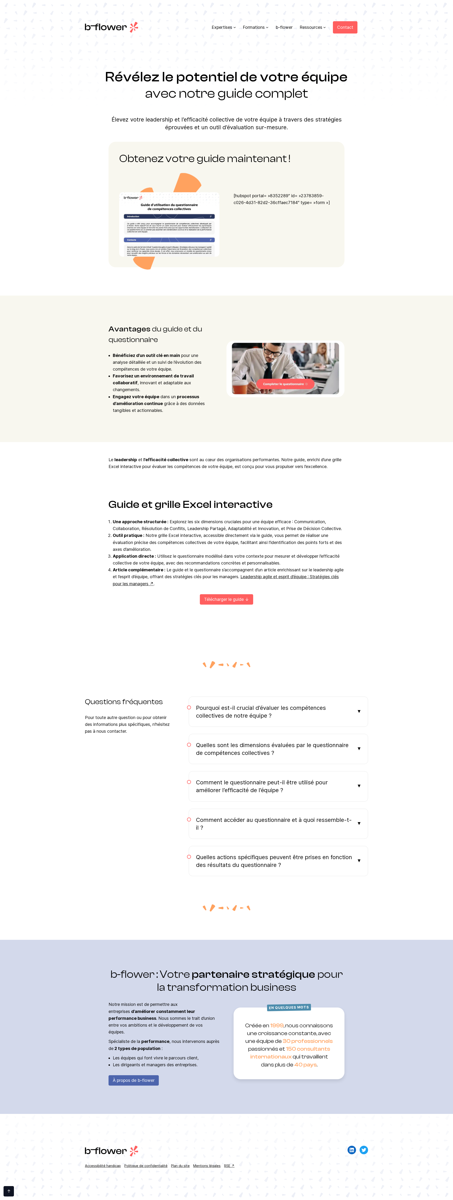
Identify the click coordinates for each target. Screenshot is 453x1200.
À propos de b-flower (134, 1080)
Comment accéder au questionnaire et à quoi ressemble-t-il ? (274, 823)
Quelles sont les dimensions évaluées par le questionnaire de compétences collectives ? (272, 749)
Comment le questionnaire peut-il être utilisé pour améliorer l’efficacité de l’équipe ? (262, 786)
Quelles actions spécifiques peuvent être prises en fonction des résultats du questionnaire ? (274, 861)
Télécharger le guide (224, 599)
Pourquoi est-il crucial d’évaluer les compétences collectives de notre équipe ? (261, 711)
